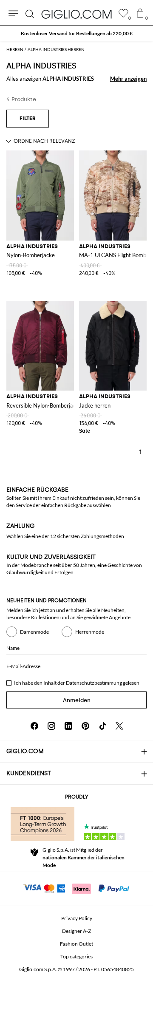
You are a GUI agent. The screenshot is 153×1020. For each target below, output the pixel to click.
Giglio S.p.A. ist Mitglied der (83, 857)
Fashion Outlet (76, 944)
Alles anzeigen (50, 78)
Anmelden (77, 700)
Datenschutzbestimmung (94, 683)
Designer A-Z (76, 931)
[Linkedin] (68, 726)
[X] (119, 726)
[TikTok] (102, 726)
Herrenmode (89, 632)
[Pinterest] (85, 726)
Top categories (76, 956)
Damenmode (34, 632)
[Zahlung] (76, 888)
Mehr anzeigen (128, 78)
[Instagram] (51, 726)
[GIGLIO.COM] (76, 14)
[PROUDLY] (42, 824)
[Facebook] (34, 726)
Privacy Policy (76, 918)
